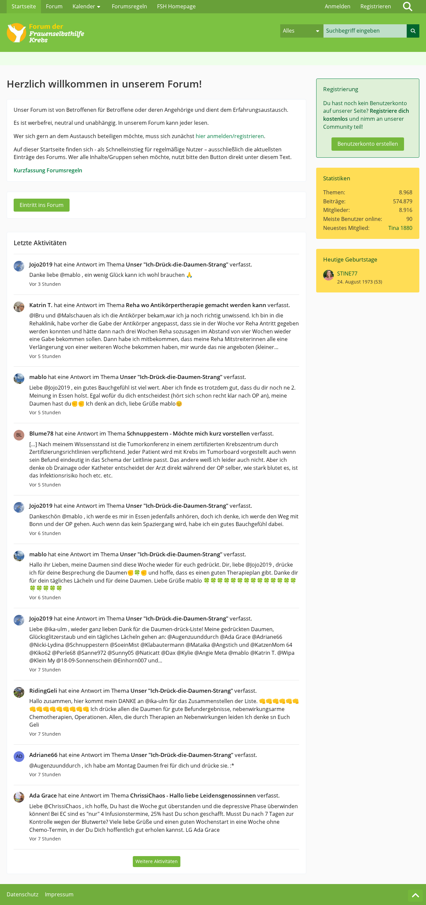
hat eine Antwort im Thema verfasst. (140, 264)
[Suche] (407, 6)
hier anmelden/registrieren (230, 136)
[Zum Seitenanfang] (415, 896)
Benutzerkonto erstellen (367, 143)
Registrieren (375, 6)
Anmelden (337, 6)
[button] (301, 31)
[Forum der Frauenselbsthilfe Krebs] (143, 31)
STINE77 (347, 273)
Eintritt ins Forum (42, 205)
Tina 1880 (400, 228)
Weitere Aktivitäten (156, 861)
